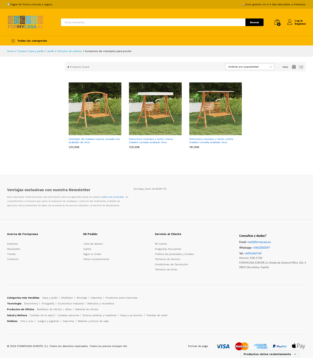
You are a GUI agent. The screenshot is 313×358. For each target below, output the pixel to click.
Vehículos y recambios (100, 303)
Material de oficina (86, 309)
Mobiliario (67, 297)
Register (300, 23)
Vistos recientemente (96, 259)
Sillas (68, 309)
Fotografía (47, 303)
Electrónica (31, 303)
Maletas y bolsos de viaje (93, 321)
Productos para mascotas (121, 297)
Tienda (11, 254)
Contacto (12, 259)
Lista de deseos (93, 243)
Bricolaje (82, 297)
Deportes (96, 297)
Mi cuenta (161, 243)
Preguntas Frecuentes (168, 248)
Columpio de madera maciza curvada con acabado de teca (94, 141)
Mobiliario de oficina (49, 309)
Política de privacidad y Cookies (174, 254)
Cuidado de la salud (42, 315)
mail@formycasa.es (259, 242)
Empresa (12, 243)
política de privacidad (112, 197)
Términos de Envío (166, 269)
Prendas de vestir (157, 315)
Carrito (87, 248)
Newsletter (13, 248)
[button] (91, 133)
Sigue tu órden (92, 254)
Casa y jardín (50, 297)
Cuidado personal (68, 315)
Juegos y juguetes (48, 321)
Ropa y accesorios (131, 315)
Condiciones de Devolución (171, 264)
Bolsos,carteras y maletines (100, 315)
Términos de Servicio (167, 259)
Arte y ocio (27, 321)
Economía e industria (71, 303)
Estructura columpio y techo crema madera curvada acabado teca (151, 141)
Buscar (254, 22)
